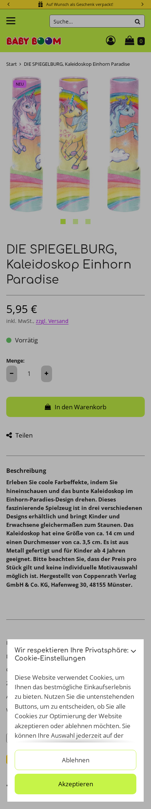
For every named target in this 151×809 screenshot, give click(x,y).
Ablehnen (75, 760)
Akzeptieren (75, 784)
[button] (133, 657)
